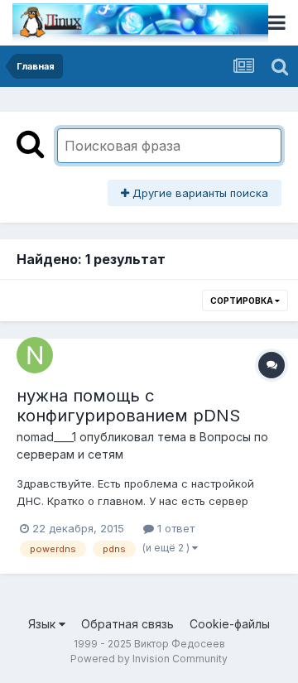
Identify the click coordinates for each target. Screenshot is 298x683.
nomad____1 (46, 437)
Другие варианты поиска (198, 193)
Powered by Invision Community (149, 658)
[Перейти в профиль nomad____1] (35, 355)
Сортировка (242, 300)
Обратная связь (127, 624)
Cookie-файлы (230, 624)
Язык (43, 624)
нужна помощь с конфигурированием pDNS (128, 406)
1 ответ (174, 528)
